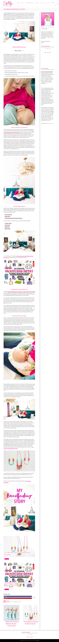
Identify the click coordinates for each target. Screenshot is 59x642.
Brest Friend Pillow (8, 214)
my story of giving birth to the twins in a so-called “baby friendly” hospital (21, 291)
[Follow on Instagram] (50, 49)
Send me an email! (47, 52)
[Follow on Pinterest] (48, 49)
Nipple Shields (7, 228)
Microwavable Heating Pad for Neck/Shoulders (13, 218)
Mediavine (38, 640)
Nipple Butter (7, 226)
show (23, 50)
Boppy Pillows (7, 216)
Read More (6, 589)
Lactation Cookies (8, 223)
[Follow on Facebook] (46, 49)
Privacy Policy (50, 123)
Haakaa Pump (7, 225)
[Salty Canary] (8, 4)
